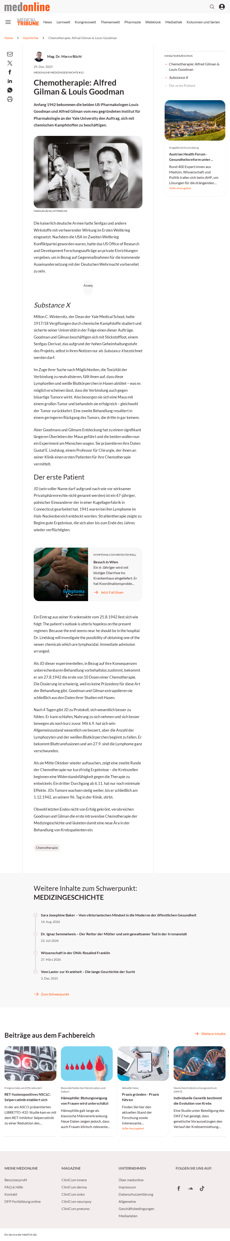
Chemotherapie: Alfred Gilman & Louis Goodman (194, 66)
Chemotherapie (47, 847)
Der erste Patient (182, 85)
